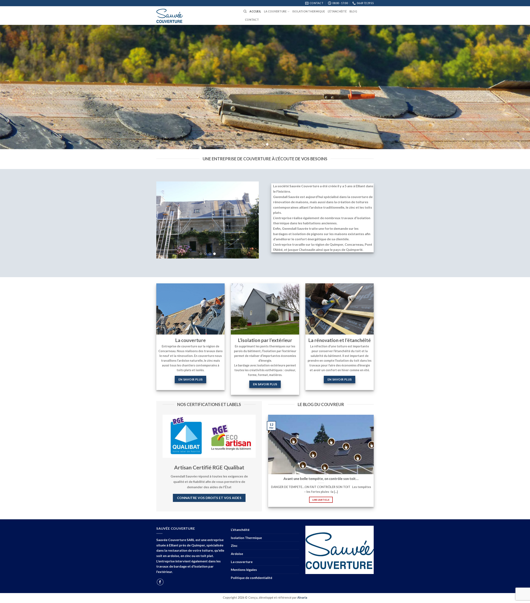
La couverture (275, 11)
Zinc (234, 545)
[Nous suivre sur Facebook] (160, 582)
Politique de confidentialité (251, 578)
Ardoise (237, 554)
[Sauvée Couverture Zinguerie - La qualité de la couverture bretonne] (196, 15)
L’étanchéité (337, 11)
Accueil (255, 11)
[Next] (514, 87)
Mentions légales (244, 570)
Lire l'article (320, 499)
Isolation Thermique (308, 11)
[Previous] (15, 87)
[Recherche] (245, 11)
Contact (252, 19)
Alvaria (302, 597)
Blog (353, 11)
